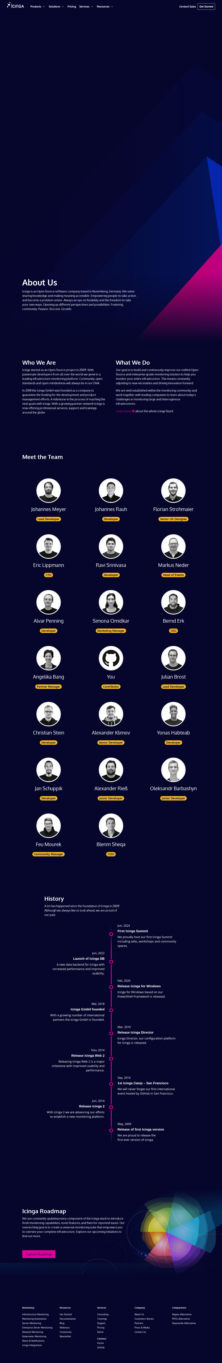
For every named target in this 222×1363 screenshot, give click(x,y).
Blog (62, 1323)
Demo (100, 1332)
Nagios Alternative (182, 1314)
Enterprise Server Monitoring (37, 1327)
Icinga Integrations (32, 1345)
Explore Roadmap (39, 1254)
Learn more (123, 411)
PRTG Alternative (181, 1318)
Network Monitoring (32, 1332)
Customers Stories (144, 1318)
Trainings (102, 1318)
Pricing (100, 1327)
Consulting (102, 1314)
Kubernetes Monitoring (34, 1336)
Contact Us (140, 1332)
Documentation (68, 1318)
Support (101, 1323)
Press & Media (142, 1327)
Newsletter (65, 1336)
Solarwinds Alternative (184, 1323)
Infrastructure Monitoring (35, 1314)
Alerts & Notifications (33, 1340)
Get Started (66, 1314)
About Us (139, 1314)
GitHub (100, 1347)
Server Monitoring (31, 1323)
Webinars (65, 1327)
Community (66, 1332)
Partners (139, 1323)
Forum (100, 1343)
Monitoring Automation (34, 1318)
